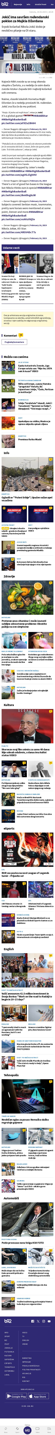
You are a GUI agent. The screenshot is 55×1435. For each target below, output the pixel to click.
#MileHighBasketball (14, 119)
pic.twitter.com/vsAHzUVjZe (18, 219)
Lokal (7, 1375)
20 (12, 418)
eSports (8, 1363)
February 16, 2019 (38, 129)
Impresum (26, 1362)
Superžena (9, 1359)
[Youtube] (49, 1321)
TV (23, 1336)
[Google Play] (16, 1396)
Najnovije (18, 4)
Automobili (9, 1371)
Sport (7, 1336)
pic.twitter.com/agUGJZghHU (19, 174)
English (5, 1024)
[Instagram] (43, 1321)
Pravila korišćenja (30, 1366)
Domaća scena (23, 915)
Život (7, 1344)
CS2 (3, 901)
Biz (6, 1340)
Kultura (8, 1355)
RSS (23, 1377)
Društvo (22, 436)
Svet (20, 418)
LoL (3, 870)
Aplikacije (26, 1373)
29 (21, 335)
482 (12, 363)
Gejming (20, 1181)
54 (12, 400)
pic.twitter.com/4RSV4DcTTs (19, 232)
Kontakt (26, 1381)
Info (6, 1332)
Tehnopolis (10, 1367)
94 (12, 436)
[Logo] (5, 4)
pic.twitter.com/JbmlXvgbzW (19, 195)
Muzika (20, 811)
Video (24, 1332)
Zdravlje (9, 1348)
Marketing (27, 1358)
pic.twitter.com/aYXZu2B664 (19, 123)
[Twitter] (38, 1321)
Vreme (25, 1344)
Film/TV (5, 746)
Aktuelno (6, 617)
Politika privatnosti (31, 1370)
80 (12, 381)
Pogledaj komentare (14, 342)
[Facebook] (32, 1321)
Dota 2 (20, 932)
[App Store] (38, 1396)
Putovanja (9, 1352)
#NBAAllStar (40, 115)
